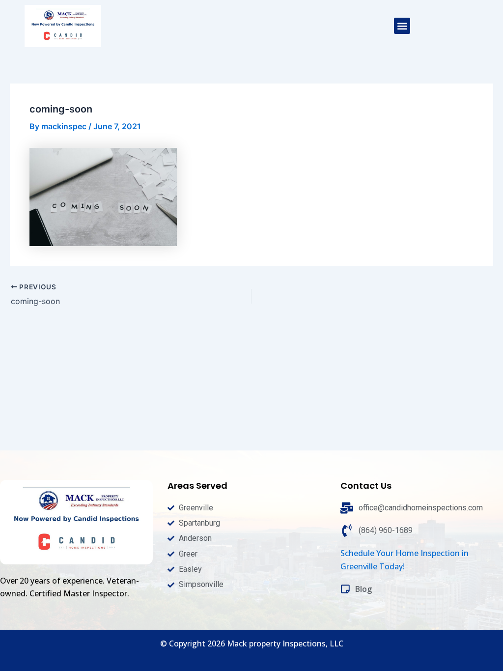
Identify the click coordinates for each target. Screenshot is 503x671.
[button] (402, 26)
